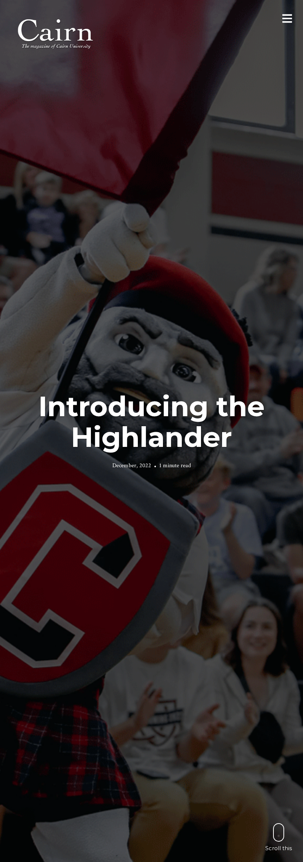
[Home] (56, 33)
